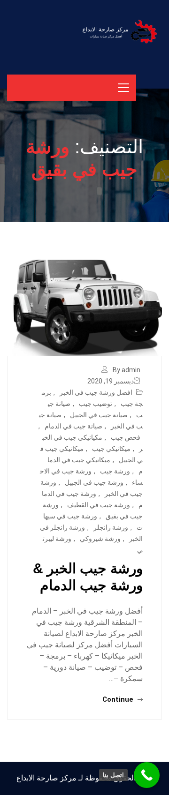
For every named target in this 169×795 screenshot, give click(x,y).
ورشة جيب (115, 471)
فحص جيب (125, 437)
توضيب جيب (95, 403)
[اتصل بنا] (147, 775)
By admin (126, 370)
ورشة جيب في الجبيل (94, 482)
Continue (118, 699)
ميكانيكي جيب (111, 448)
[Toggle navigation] (123, 88)
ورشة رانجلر (110, 527)
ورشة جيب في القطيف (98, 505)
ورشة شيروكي (100, 538)
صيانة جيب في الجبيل (99, 415)
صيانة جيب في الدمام (73, 426)
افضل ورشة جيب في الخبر (96, 392)
